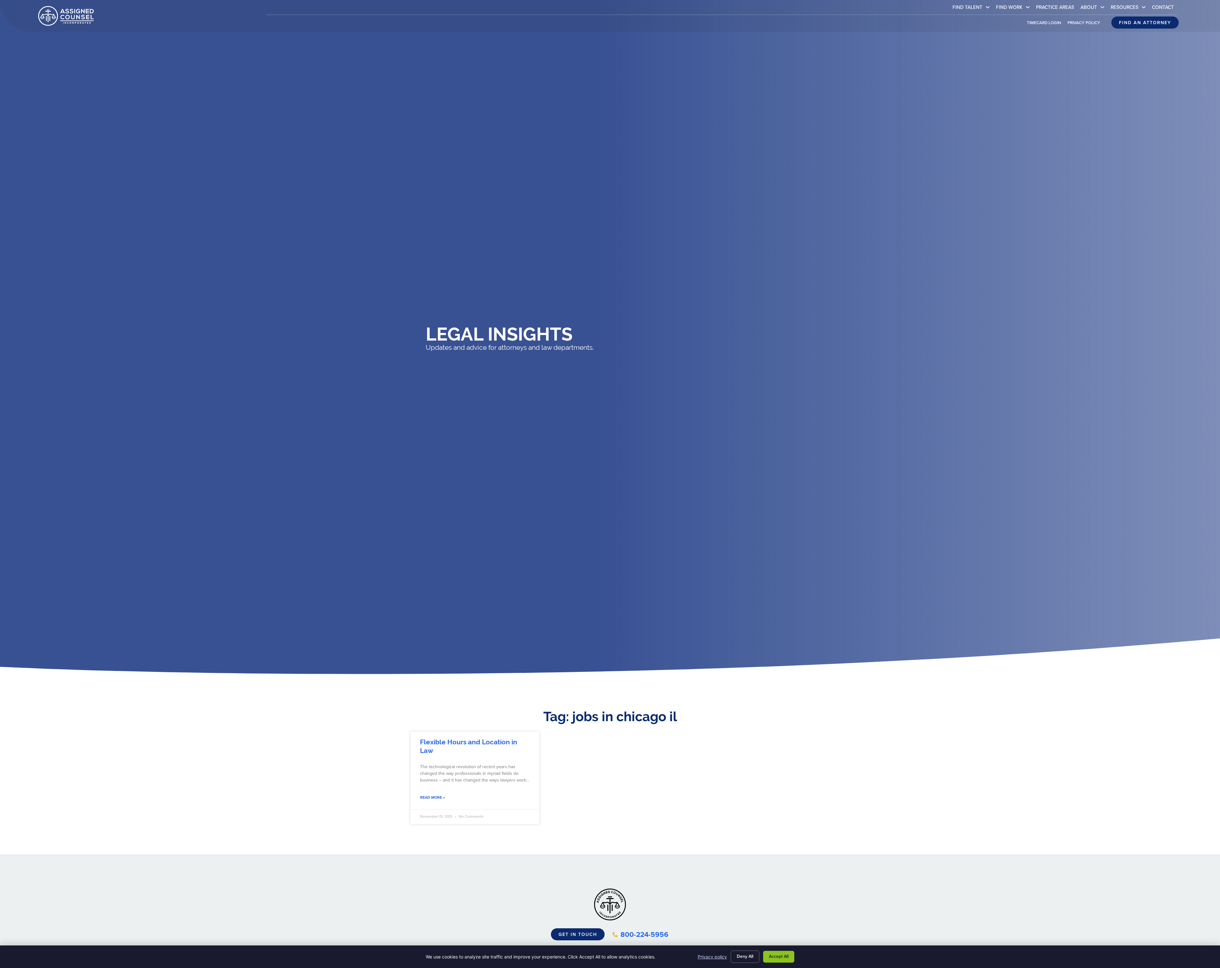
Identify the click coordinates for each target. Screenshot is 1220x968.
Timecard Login (1045, 24)
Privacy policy (712, 956)
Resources (1130, 8)
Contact (1164, 8)
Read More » (432, 797)
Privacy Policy (1085, 24)
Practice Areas (1056, 8)
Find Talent (972, 8)
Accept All (779, 956)
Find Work (1014, 8)
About (1094, 8)
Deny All (745, 956)
